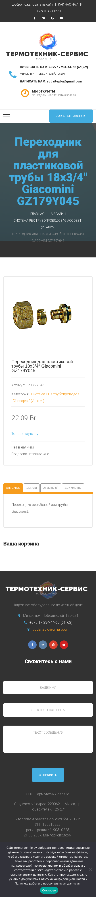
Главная (37, 214)
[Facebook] (34, 18)
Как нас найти (70, 4)
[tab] (13, 487)
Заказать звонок (71, 116)
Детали (31, 487)
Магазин (58, 214)
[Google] (52, 18)
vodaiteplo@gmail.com (64, 81)
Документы (73, 487)
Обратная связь (48, 11)
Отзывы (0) (50, 487)
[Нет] (90, 869)
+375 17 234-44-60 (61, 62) (68, 67)
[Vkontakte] (43, 18)
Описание (13, 487)
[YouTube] (61, 18)
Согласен (49, 890)
